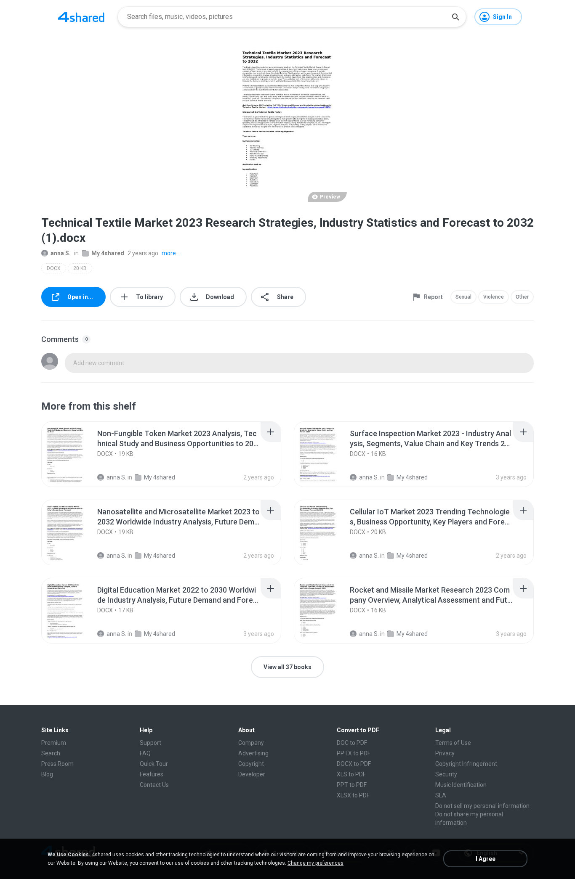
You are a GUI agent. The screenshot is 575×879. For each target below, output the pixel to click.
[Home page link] (81, 17)
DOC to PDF (352, 742)
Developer (251, 774)
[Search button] (455, 17)
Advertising (253, 753)
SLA (440, 795)
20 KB (80, 268)
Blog (47, 774)
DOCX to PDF (354, 763)
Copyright (251, 763)
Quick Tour (154, 763)
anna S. (61, 253)
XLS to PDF (351, 774)
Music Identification (461, 784)
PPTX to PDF (353, 753)
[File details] (74, 454)
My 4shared (107, 253)
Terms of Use (453, 742)
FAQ (145, 753)
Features (151, 774)
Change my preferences (315, 863)
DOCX (54, 268)
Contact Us (154, 784)
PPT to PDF (352, 784)
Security (446, 774)
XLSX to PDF (353, 795)
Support (150, 742)
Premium (53, 742)
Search (50, 753)
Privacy (445, 753)
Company (251, 742)
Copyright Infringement (466, 763)
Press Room (57, 763)
